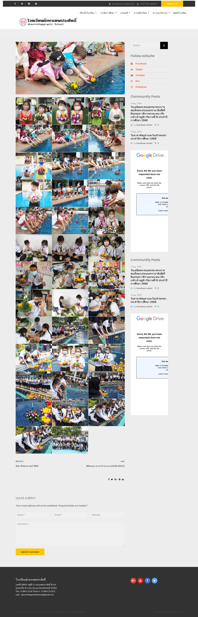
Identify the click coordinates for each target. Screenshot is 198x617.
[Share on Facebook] (108, 479)
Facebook (141, 63)
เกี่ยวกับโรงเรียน (87, 12)
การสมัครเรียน (140, 12)
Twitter (139, 69)
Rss (138, 81)
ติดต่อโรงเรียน (179, 12)
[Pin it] (119, 479)
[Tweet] (112, 479)
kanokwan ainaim (145, 125)
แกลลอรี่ (124, 12)
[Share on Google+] (116, 479)
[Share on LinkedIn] (123, 479)
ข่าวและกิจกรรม (160, 12)
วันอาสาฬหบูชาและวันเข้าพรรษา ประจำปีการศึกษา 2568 (149, 137)
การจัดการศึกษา (107, 12)
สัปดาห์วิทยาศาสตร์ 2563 (27, 466)
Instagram (141, 87)
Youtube (140, 75)
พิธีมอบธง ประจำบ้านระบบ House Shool (105, 466)
